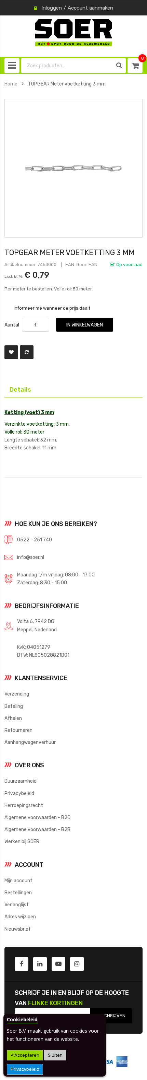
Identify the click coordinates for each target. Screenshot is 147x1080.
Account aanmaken (90, 8)
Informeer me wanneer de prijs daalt (52, 307)
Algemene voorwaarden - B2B (37, 829)
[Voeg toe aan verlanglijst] (11, 352)
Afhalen (13, 718)
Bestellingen (18, 892)
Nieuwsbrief (17, 929)
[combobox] (67, 65)
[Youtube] (58, 964)
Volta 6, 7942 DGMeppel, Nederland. (37, 625)
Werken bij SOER (21, 841)
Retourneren (18, 730)
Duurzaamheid (20, 781)
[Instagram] (77, 964)
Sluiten (55, 1055)
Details (15, 388)
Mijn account (18, 880)
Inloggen (51, 8)
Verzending (16, 694)
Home (10, 84)
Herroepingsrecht (23, 805)
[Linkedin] (40, 964)
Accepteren (26, 1055)
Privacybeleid (25, 1069)
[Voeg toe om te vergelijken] (27, 352)
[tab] (73, 389)
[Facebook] (21, 964)
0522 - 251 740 (34, 539)
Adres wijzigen (20, 916)
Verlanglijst (16, 904)
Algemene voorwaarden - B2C (37, 817)
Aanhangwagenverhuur (30, 742)
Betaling (13, 706)
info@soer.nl (30, 557)
